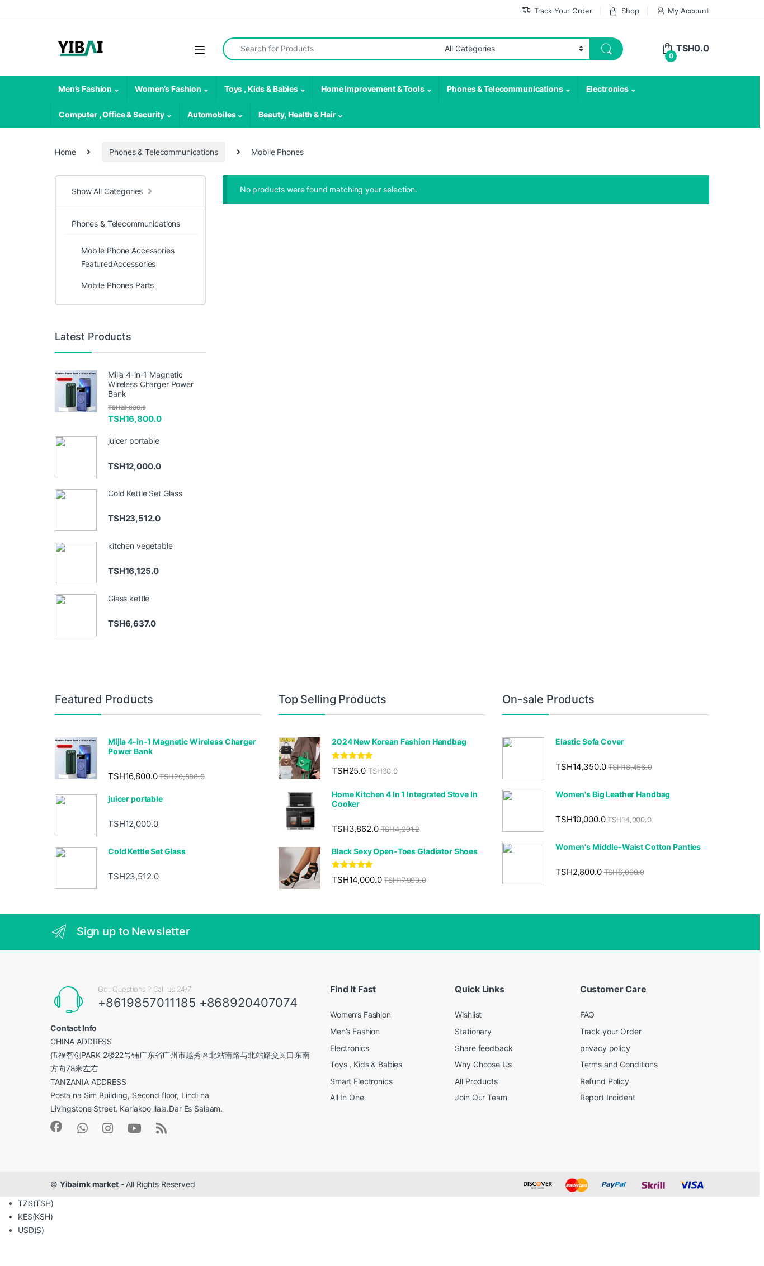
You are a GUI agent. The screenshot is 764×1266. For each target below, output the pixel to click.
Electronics (607, 88)
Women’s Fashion (168, 88)
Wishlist (468, 1014)
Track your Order (611, 1031)
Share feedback (483, 1048)
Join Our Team (481, 1097)
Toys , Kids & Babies (261, 88)
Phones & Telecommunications (505, 88)
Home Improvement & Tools (373, 88)
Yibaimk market (89, 1184)
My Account (688, 10)
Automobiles (211, 114)
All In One (347, 1097)
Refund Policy (604, 1081)
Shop (630, 10)
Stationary (473, 1031)
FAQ (587, 1014)
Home (65, 152)
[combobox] (330, 48)
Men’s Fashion (85, 88)
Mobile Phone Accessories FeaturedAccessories (128, 257)
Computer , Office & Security (111, 114)
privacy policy (605, 1048)
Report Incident (607, 1097)
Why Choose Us (483, 1064)
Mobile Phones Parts (117, 285)
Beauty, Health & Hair (297, 114)
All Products (476, 1081)
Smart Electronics (361, 1081)
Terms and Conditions (619, 1064)
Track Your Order (563, 10)
